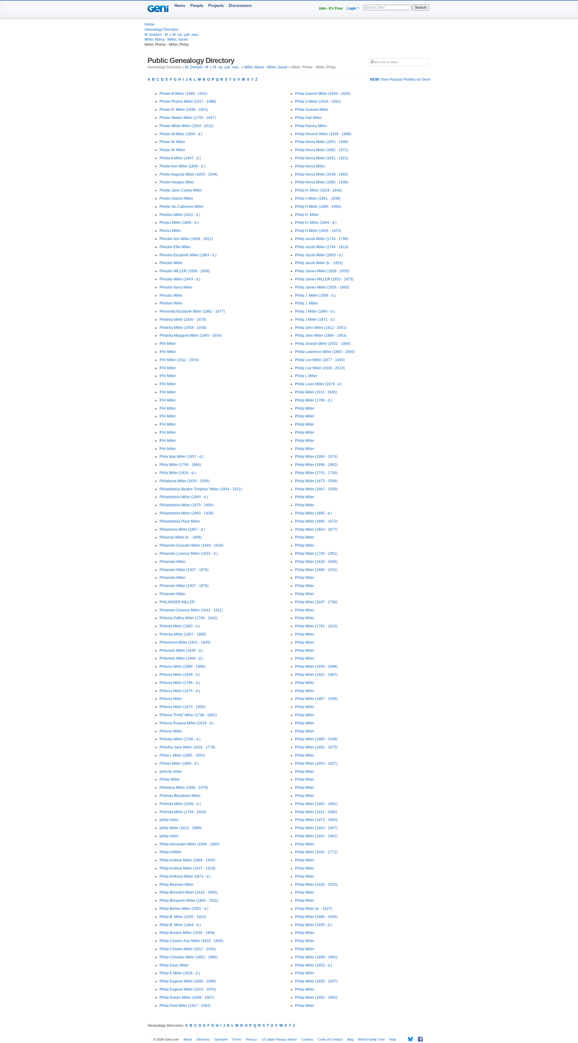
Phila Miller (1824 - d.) (178, 473)
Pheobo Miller (171, 295)
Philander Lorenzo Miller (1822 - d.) (189, 553)
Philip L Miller (306, 376)
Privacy (251, 1039)
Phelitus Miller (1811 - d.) (180, 215)
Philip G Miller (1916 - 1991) (318, 101)
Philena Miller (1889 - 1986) (182, 666)
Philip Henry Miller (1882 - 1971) (321, 150)
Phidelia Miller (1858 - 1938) (183, 328)
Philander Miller (172, 562)
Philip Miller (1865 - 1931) (316, 570)
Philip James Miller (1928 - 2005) (322, 271)
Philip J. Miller (306, 303)
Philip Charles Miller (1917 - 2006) (188, 949)
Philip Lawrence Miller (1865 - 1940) (325, 352)
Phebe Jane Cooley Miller (181, 190)
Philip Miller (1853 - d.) (313, 965)
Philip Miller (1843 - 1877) (316, 529)
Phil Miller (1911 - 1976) (179, 360)
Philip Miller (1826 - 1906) (316, 562)
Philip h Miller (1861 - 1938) (317, 198)
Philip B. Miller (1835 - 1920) (183, 917)
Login (351, 8)
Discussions (240, 5)
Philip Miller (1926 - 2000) (316, 884)
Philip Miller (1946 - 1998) (316, 666)
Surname (221, 1039)
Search (421, 7)
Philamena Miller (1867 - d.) (182, 529)
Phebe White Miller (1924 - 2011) (186, 126)
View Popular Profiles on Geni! (400, 79)
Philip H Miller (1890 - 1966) (318, 207)
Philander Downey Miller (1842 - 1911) (191, 610)
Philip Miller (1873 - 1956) (316, 481)
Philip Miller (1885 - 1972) (316, 521)
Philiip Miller (170, 779)
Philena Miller (171, 699)
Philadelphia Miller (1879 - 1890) (186, 505)
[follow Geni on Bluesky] (409, 1039)
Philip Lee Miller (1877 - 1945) (320, 360)
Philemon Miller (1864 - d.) (181, 658)
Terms (236, 1039)
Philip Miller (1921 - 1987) (316, 675)
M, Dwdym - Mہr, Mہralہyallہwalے (172, 35)
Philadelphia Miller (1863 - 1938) (186, 513)
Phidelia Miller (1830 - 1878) (183, 319)
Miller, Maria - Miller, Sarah (166, 39)
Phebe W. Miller (172, 142)
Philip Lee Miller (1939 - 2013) (320, 368)
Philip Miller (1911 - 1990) (316, 812)
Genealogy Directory (161, 29)
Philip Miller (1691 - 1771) (316, 852)
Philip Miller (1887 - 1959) (316, 489)
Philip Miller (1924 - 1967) (316, 828)
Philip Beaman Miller (177, 884)
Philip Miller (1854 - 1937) (316, 763)
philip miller (169, 820)
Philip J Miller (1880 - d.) (315, 311)
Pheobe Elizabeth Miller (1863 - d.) (188, 255)
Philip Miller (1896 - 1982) (316, 465)
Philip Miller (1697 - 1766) (316, 602)
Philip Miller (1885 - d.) (313, 513)
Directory (203, 1039)
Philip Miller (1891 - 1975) (316, 747)
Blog (350, 1039)
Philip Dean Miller (174, 965)
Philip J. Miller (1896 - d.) (315, 295)
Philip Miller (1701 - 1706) (316, 473)
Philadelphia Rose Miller (180, 521)
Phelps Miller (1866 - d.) (179, 222)
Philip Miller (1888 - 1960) (316, 957)
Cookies (307, 1039)
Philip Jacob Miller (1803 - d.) (319, 255)
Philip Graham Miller (311, 110)
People (196, 5)
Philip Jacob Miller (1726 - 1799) (321, 239)
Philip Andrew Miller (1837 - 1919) (187, 868)
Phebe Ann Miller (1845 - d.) (182, 166)
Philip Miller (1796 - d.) (313, 400)
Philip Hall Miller (308, 118)
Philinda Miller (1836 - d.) (180, 804)
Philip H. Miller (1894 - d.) (316, 222)
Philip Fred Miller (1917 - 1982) (185, 1006)
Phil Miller (168, 344)
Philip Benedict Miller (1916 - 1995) (188, 892)
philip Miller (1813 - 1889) (181, 828)
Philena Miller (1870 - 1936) (182, 707)
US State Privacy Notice (279, 1039)
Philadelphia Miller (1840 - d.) (184, 497)
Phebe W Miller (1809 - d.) (181, 134)
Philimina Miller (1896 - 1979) (184, 787)
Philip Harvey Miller (311, 126)
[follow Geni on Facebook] (419, 1039)
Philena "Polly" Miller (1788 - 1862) (188, 715)
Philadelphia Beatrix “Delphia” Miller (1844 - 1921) (201, 489)
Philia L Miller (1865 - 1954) (182, 755)
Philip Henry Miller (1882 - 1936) (321, 182)
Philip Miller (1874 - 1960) (316, 820)
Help (392, 1039)
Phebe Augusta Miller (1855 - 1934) (189, 174)
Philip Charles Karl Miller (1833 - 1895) (191, 941)
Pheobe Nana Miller (176, 287)
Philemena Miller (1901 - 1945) (185, 642)
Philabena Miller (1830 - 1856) (185, 481)
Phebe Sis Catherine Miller (182, 207)
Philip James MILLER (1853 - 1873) (324, 279)
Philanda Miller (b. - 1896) (181, 537)
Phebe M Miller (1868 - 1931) (183, 94)
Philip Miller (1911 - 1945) (316, 392)
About (187, 1039)
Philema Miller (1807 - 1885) (183, 634)
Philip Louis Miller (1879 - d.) (318, 384)
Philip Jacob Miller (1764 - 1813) (321, 247)
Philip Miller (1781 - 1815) (316, 626)
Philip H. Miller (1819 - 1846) (318, 190)
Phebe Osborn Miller (176, 198)
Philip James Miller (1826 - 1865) (322, 287)
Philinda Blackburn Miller (180, 796)
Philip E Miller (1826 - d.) (180, 973)
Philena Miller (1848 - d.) (180, 675)
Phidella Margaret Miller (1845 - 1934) (191, 335)
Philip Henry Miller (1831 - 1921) (321, 158)
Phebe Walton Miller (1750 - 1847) (188, 118)
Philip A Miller (171, 852)
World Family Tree (371, 1039)
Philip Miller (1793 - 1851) (316, 553)
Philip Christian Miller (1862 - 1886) (189, 957)
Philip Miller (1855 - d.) (313, 925)
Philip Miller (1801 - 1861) (316, 836)
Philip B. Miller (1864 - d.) (180, 925)
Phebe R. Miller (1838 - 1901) (184, 110)
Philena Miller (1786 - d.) (180, 683)
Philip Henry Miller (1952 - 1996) (321, 142)
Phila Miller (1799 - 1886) (180, 465)
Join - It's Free (331, 8)
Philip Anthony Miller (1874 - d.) (185, 876)
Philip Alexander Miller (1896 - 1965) (189, 844)
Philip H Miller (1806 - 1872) (318, 231)
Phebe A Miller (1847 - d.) (180, 158)
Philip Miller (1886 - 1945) (316, 917)
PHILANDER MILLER (177, 602)
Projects (216, 5)
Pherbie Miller (171, 303)
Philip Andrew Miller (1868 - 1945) (187, 860)
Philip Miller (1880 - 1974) (316, 456)
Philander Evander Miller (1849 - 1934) (191, 545)
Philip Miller (304, 408)
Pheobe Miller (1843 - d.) (180, 279)
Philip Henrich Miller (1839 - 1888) (323, 134)
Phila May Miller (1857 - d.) (182, 456)
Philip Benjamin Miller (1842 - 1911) (189, 900)
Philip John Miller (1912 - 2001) (320, 328)
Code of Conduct (330, 1039)
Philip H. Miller (307, 215)
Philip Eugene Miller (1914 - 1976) (188, 989)
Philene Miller (171, 731)
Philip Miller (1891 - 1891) (316, 804)
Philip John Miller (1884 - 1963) (320, 335)
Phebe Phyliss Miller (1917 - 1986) (188, 101)
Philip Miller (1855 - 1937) (316, 981)
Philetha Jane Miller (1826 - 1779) (187, 747)
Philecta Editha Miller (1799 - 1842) (188, 618)
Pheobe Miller (171, 263)
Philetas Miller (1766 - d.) (180, 739)
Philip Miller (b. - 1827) (313, 909)
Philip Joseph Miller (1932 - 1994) (322, 344)
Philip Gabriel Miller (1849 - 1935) (322, 94)
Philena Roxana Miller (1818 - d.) (187, 723)
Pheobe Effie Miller (175, 247)
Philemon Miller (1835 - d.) (181, 650)
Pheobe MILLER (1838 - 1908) (185, 271)
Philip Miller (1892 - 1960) (316, 997)
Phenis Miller (170, 231)
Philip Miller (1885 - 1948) (316, 739)
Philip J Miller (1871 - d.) (315, 319)
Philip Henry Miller (310, 166)
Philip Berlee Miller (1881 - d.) (184, 909)
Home (179, 5)
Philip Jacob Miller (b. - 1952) (319, 263)
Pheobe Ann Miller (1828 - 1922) (186, 239)
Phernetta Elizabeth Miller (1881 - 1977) (192, 311)
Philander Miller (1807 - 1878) (184, 570)
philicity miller (171, 772)
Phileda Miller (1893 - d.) (180, 626)
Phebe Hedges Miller (177, 182)
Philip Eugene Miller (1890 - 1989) (188, 981)
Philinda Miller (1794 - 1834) (183, 812)
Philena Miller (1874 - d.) (180, 691)
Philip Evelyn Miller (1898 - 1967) (187, 997)
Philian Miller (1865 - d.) (179, 763)
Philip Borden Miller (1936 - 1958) (187, 933)
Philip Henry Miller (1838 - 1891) (321, 174)
